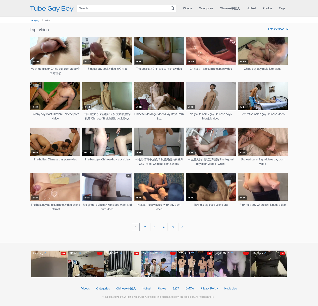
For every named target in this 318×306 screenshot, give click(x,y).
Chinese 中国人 (230, 8)
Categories (206, 8)
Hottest (251, 8)
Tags (282, 8)
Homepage (34, 20)
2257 (176, 288)
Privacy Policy (209, 288)
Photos (267, 8)
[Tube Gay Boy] (51, 8)
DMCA (190, 288)
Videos (187, 8)
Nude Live (230, 288)
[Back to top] (308, 294)
